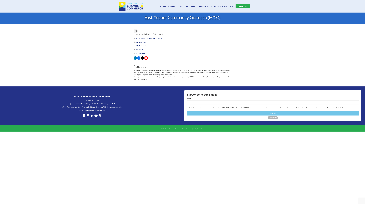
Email (189, 98)
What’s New (228, 6)
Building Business (204, 6)
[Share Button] (136, 31)
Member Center (176, 6)
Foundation (217, 6)
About (165, 6)
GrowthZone (200, 129)
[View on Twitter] (142, 59)
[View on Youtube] (146, 59)
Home (159, 6)
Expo (186, 6)
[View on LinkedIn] (135, 59)
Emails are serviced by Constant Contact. (336, 107)
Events (192, 6)
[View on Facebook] (138, 59)
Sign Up (273, 113)
